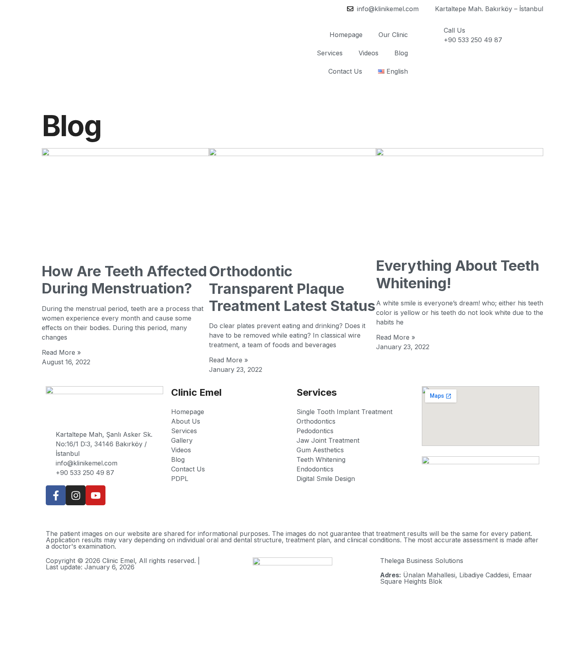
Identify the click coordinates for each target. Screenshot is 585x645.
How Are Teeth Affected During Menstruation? (124, 279)
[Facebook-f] (56, 495)
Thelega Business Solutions (421, 561)
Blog (401, 53)
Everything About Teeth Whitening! (457, 274)
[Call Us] (434, 35)
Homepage (346, 35)
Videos (368, 53)
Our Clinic (393, 35)
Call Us (454, 30)
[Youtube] (95, 495)
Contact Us (345, 71)
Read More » (61, 352)
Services (330, 53)
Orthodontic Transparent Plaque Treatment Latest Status (292, 288)
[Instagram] (76, 495)
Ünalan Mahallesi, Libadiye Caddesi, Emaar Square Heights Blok (456, 578)
